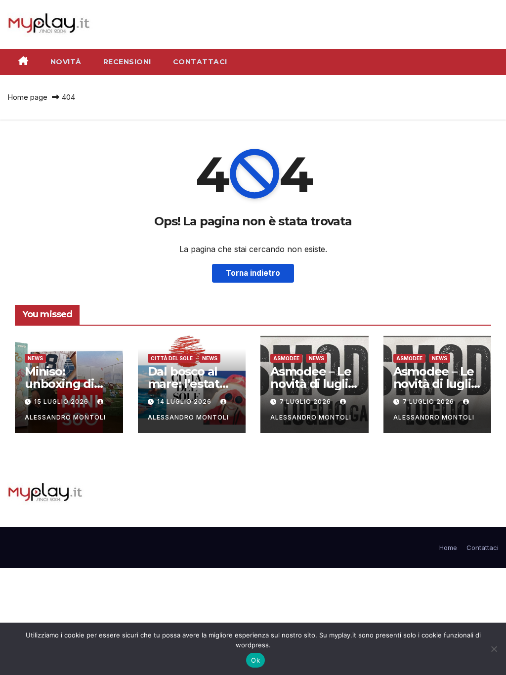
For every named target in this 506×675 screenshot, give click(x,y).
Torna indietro (253, 273)
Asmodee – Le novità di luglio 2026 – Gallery (312, 383)
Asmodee (286, 358)
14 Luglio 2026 (185, 401)
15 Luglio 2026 (62, 401)
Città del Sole (172, 358)
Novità (66, 61)
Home (448, 547)
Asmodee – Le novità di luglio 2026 (435, 383)
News (35, 358)
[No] (494, 649)
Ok (255, 660)
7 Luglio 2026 (306, 401)
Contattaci (200, 61)
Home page (27, 97)
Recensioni (127, 61)
